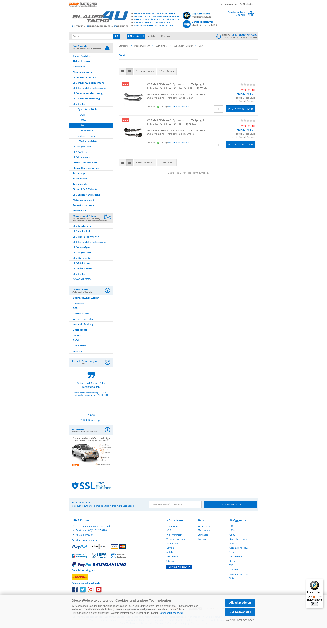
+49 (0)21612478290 (96, 530)
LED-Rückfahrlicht (83, 268)
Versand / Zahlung (83, 324)
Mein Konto (204, 530)
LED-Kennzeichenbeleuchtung (89, 88)
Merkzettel (247, 3)
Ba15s (232, 560)
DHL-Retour (172, 556)
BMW (83, 120)
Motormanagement (83, 200)
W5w (231, 578)
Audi (82, 114)
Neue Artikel (136, 36)
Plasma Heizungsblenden (86, 168)
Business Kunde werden (86, 297)
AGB (75, 308)
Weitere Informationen (240, 620)
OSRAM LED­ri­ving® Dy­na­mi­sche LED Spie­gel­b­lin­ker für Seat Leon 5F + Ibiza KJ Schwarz (176, 122)
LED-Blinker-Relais (87, 141)
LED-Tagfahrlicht (82, 146)
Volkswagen (86, 130)
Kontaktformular (84, 534)
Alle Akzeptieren (240, 602)
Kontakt (165, 36)
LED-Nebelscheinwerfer (86, 236)
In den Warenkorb (240, 108)
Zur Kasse (203, 534)
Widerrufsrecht (81, 313)
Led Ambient (236, 556)
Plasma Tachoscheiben (85, 162)
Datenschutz (80, 329)
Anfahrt (152, 36)
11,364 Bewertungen (91, 420)
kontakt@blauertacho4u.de (97, 526)
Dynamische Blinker (88, 109)
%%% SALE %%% (82, 279)
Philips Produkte (81, 61)
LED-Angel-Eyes (81, 247)
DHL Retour (79, 345)
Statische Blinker (86, 136)
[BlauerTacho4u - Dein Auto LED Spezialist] (100, 19)
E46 (231, 526)
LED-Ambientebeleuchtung (88, 93)
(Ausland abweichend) (179, 106)
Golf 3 (232, 534)
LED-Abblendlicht (82, 231)
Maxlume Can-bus (238, 574)
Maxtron (233, 543)
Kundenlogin (230, 3)
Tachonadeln (80, 178)
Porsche (233, 569)
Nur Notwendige (240, 612)
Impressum (79, 303)
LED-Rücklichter (81, 263)
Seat (82, 125)
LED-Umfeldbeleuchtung (86, 98)
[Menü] (321, 581)
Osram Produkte (82, 56)
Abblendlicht (79, 66)
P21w (232, 530)
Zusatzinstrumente (83, 205)
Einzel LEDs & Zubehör (85, 189)
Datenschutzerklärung (171, 613)
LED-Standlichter (82, 258)
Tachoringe (79, 173)
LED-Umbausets (81, 157)
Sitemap (77, 351)
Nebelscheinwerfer (83, 72)
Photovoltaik (79, 210)
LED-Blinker (79, 104)
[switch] (314, 604)
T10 (231, 565)
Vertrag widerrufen (83, 319)
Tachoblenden (80, 183)
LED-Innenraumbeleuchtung (88, 82)
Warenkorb (204, 526)
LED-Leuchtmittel (82, 226)
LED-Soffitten (80, 152)
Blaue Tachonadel (238, 539)
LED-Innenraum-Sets (84, 77)
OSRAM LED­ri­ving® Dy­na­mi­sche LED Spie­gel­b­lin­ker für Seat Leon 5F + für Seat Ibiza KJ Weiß (177, 86)
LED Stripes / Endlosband (86, 194)
